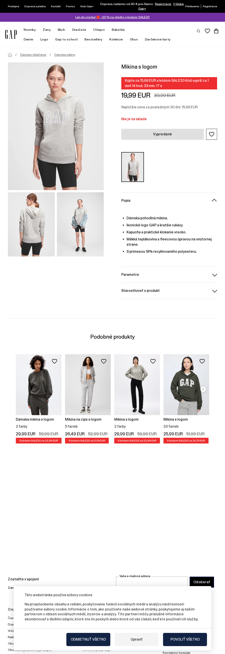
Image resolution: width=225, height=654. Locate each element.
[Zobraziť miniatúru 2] (80, 224)
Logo (44, 39)
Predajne (13, 6)
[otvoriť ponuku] (38, 30)
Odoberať (201, 582)
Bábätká (118, 29)
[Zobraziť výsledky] (198, 31)
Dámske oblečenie (33, 54)
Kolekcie (116, 39)
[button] (211, 134)
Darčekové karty (158, 39)
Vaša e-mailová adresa (135, 576)
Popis (126, 200)
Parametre (130, 274)
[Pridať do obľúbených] (54, 361)
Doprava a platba (35, 6)
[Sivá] (132, 167)
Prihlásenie (192, 6)
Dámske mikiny (64, 54)
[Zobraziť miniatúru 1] (31, 224)
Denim (28, 39)
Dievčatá (79, 29)
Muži (61, 29)
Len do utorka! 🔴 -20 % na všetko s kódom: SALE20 (112, 17)
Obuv (134, 39)
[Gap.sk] (11, 34)
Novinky (30, 29)
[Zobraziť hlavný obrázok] (56, 126)
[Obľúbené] (207, 31)
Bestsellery (93, 39)
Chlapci (99, 29)
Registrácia (163, 4)
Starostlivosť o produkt (140, 291)
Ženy (47, 29)
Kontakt (56, 6)
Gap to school (66, 39)
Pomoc (70, 6)
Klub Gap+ (87, 6)
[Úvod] (10, 55)
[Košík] (216, 31)
